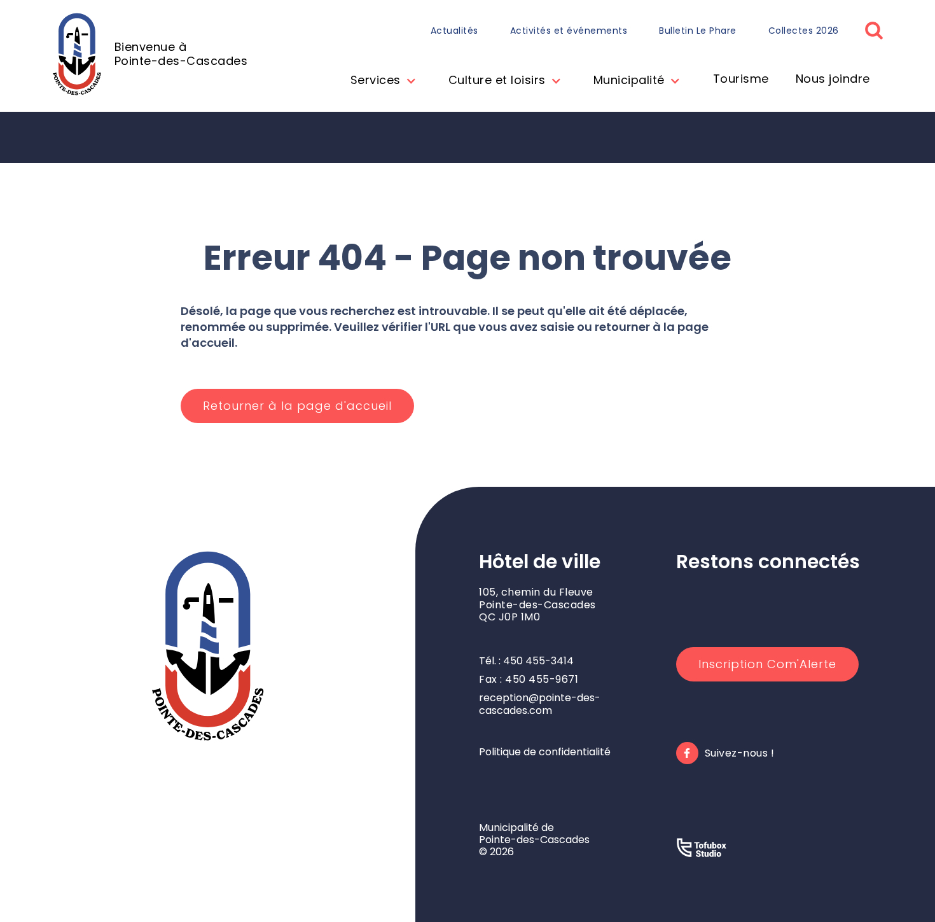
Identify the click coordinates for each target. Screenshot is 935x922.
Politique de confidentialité (545, 752)
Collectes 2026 (803, 30)
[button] (380, 81)
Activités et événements (569, 30)
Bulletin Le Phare (698, 30)
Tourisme (741, 79)
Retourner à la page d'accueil (297, 406)
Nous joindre (833, 79)
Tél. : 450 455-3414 (526, 661)
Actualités (454, 30)
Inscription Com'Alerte (767, 664)
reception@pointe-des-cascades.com (539, 704)
